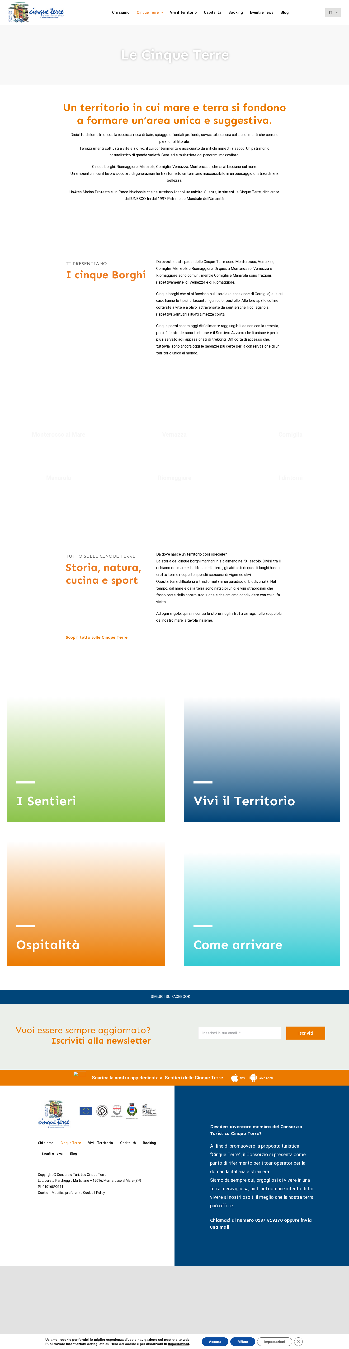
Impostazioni (178, 1344)
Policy (100, 1193)
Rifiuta (242, 1342)
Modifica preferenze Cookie (72, 1193)
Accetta (215, 1342)
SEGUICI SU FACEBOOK (170, 996)
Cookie (43, 1193)
